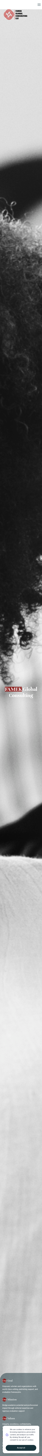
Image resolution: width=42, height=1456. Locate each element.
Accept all (21, 1448)
